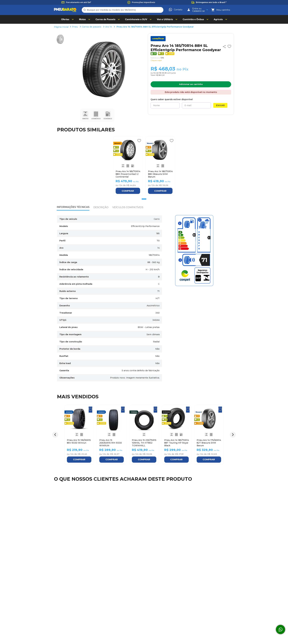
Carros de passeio (91, 26)
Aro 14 (108, 26)
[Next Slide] (233, 435)
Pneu (75, 26)
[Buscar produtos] (85, 10)
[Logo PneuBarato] (65, 10)
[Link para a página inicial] (61, 27)
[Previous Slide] (55, 435)
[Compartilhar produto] (224, 46)
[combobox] (122, 10)
